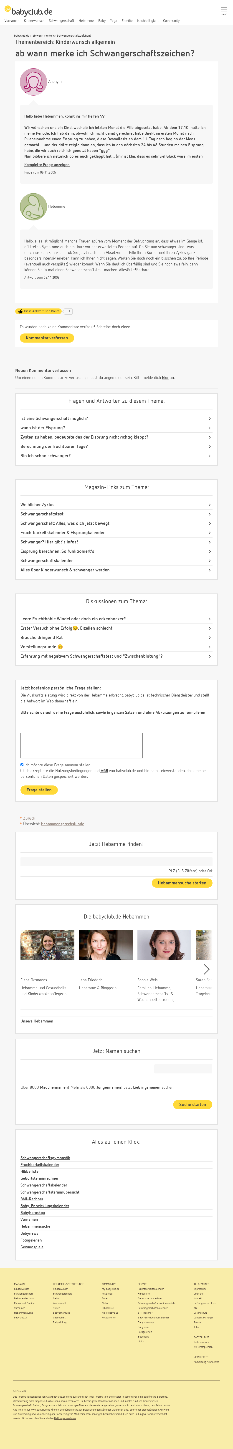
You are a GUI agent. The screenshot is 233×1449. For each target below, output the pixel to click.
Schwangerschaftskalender (46, 560)
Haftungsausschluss (65, 1418)
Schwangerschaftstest (41, 514)
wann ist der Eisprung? (42, 428)
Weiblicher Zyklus (37, 504)
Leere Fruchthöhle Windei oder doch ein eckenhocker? (73, 619)
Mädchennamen (54, 1087)
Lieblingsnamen (146, 1087)
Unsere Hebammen (36, 1021)
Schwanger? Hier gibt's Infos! (49, 542)
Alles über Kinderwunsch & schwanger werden (65, 570)
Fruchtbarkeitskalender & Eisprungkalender (62, 532)
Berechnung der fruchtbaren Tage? (54, 446)
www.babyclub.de (56, 1397)
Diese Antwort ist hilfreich (42, 311)
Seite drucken (201, 1342)
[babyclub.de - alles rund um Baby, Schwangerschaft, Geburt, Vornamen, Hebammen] (28, 14)
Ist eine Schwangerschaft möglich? (54, 418)
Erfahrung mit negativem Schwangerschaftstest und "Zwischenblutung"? (91, 656)
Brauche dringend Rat (41, 637)
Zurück (29, 818)
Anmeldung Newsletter (206, 1362)
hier (165, 378)
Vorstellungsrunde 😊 (41, 647)
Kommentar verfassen (47, 338)
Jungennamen (108, 1087)
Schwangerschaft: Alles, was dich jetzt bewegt (64, 523)
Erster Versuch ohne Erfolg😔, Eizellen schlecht (66, 628)
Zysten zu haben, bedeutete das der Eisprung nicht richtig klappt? (84, 437)
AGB (104, 771)
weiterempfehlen (203, 1347)
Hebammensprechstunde (62, 824)
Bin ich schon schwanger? (45, 456)
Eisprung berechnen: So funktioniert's (57, 551)
